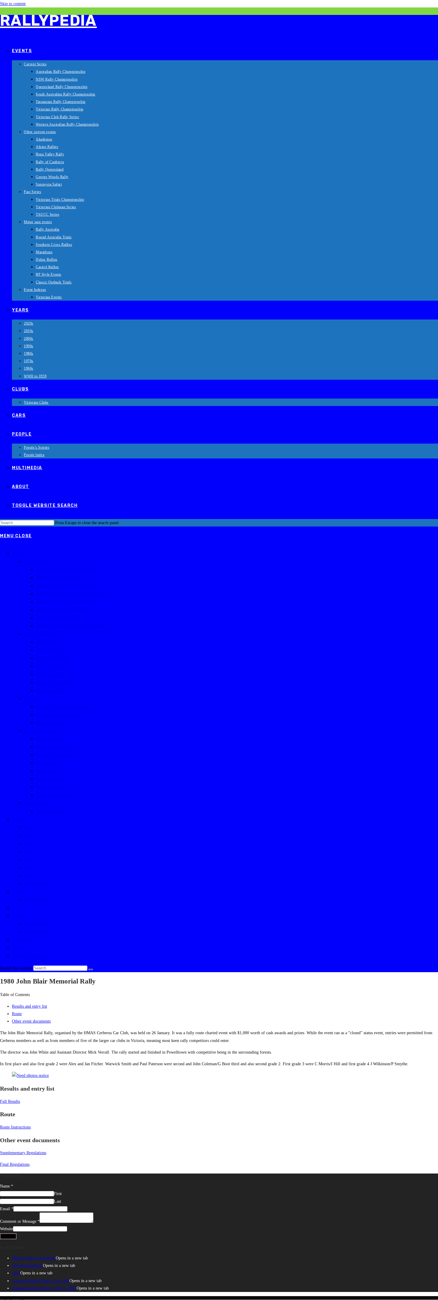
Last (57, 1201)
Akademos (46, 642)
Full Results (10, 1101)
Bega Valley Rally (52, 658)
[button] (219, 994)
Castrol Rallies (49, 778)
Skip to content (13, 3)
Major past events (40, 730)
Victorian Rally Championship (64, 609)
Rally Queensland (52, 674)
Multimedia (22, 940)
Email (6, 1209)
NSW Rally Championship (60, 577)
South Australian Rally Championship (71, 593)
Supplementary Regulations (23, 1153)
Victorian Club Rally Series (61, 617)
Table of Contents (15, 994)
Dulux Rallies (48, 770)
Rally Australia (49, 738)
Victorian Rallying (27, 1265)
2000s (29, 843)
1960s (29, 875)
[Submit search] (90, 969)
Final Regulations (14, 1164)
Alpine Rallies (49, 650)
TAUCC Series (49, 722)
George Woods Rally (55, 682)
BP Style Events (50, 787)
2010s (29, 835)
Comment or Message (20, 1221)
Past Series (34, 698)
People (18, 915)
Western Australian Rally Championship (73, 625)
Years (17, 819)
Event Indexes (37, 803)
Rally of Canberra (52, 666)
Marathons (45, 762)
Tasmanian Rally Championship (65, 601)
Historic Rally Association (34, 1258)
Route (17, 1014)
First (58, 1193)
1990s (29, 851)
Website (6, 1229)
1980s (29, 859)
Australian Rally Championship (65, 569)
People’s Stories (38, 923)
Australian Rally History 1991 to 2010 (44, 1288)
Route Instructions (15, 1127)
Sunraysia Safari (51, 690)
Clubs (17, 891)
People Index (36, 932)
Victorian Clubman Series (59, 714)
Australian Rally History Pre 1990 (40, 1281)
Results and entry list (29, 1006)
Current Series (37, 561)
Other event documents (31, 1021)
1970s (29, 867)
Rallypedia (48, 21)
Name (6, 1186)
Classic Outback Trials (56, 795)
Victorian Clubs (38, 899)
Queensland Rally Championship (66, 585)
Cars (16, 907)
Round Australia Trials (56, 746)
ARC (16, 1273)
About (18, 948)
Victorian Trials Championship (64, 706)
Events (18, 553)
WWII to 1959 (37, 883)
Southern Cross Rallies (57, 754)
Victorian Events (51, 811)
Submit (8, 1236)
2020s (29, 827)
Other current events (43, 634)
